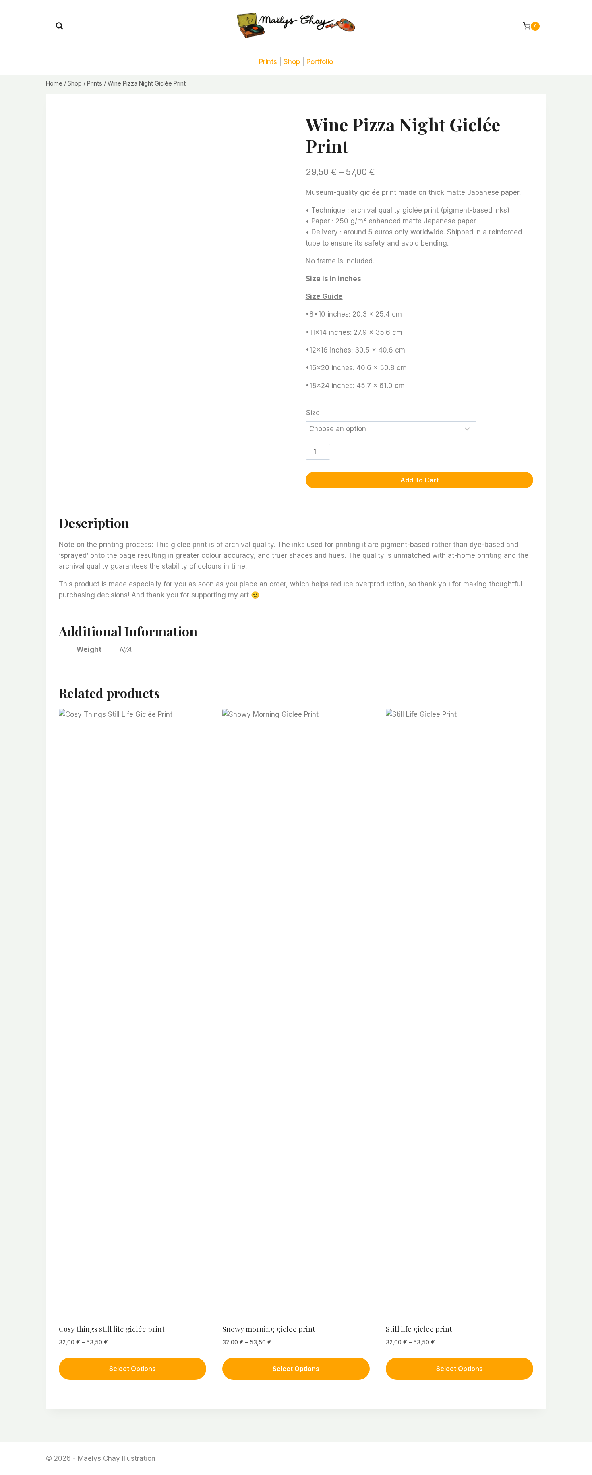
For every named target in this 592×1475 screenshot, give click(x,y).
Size (313, 413)
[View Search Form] (59, 26)
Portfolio (319, 62)
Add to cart (419, 480)
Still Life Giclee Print (419, 1329)
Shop (292, 62)
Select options (132, 1368)
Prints (268, 62)
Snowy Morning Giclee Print (268, 1329)
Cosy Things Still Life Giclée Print (112, 1329)
